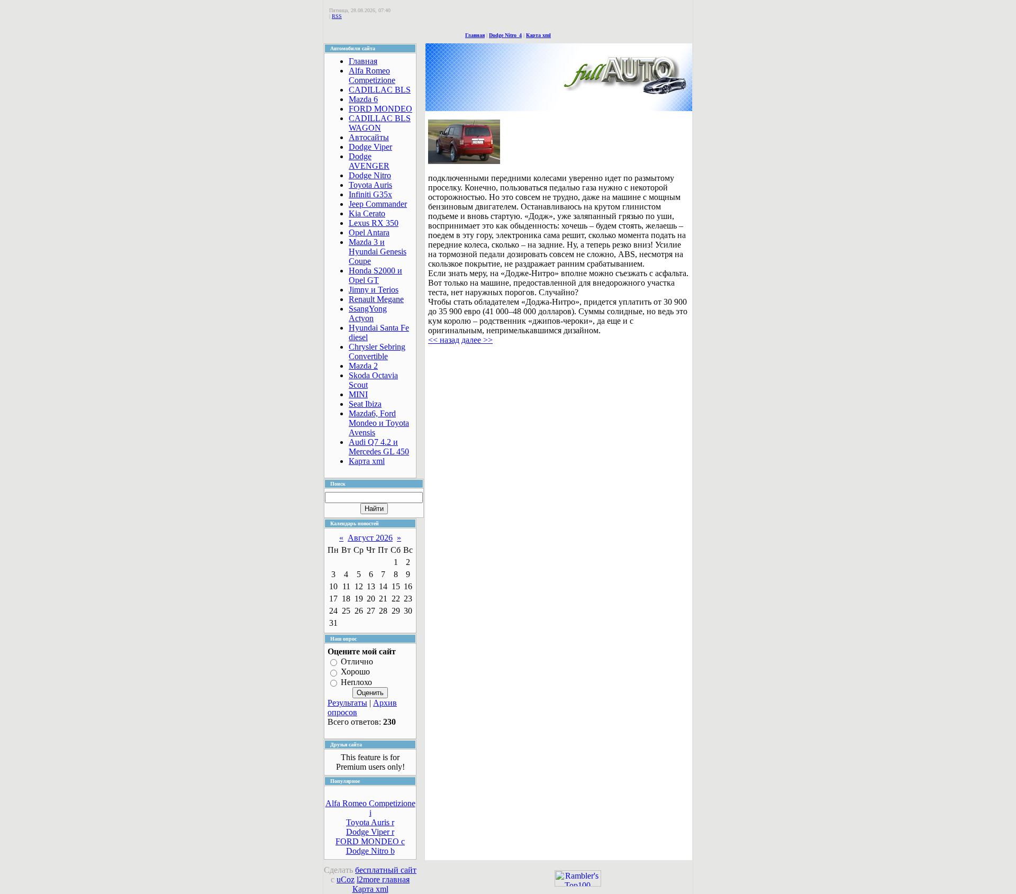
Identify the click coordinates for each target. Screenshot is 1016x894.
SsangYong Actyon (368, 313)
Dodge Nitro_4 (505, 35)
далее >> (477, 339)
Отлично (357, 661)
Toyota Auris (370, 184)
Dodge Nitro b (370, 850)
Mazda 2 (363, 365)
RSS (337, 16)
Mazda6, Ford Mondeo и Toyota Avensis (379, 423)
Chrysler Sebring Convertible (377, 351)
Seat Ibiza (365, 403)
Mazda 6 (363, 99)
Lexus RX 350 (373, 222)
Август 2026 (370, 537)
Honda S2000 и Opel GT (375, 275)
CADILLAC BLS (380, 89)
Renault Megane (376, 299)
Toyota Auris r (370, 822)
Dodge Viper (370, 146)
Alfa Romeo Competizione (372, 75)
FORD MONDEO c (370, 841)
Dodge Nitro (370, 175)
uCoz (346, 879)
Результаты (347, 702)
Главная (475, 35)
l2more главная (383, 879)
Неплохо (356, 682)
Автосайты (369, 137)
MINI (358, 394)
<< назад (443, 339)
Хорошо (355, 672)
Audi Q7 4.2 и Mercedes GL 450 (379, 446)
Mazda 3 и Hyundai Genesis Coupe (377, 252)
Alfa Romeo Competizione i (370, 808)
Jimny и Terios (373, 289)
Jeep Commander (378, 203)
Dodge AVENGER (369, 161)
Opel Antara (369, 232)
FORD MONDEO (380, 108)
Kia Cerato (367, 213)
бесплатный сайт (385, 869)
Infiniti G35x (370, 194)
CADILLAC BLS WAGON (380, 123)
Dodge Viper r (370, 831)
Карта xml (538, 35)
